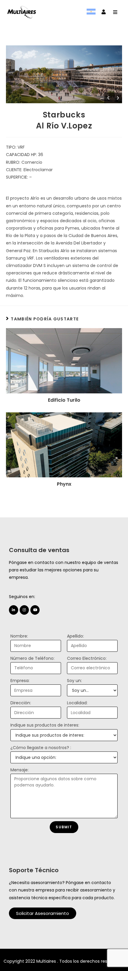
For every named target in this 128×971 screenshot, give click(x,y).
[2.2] (64, 74)
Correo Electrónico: (87, 658)
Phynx (64, 484)
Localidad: (77, 703)
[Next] (117, 98)
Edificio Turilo (64, 400)
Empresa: (19, 681)
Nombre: (19, 636)
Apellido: (75, 636)
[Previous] (108, 98)
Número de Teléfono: (32, 658)
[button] (42, 913)
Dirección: (20, 703)
